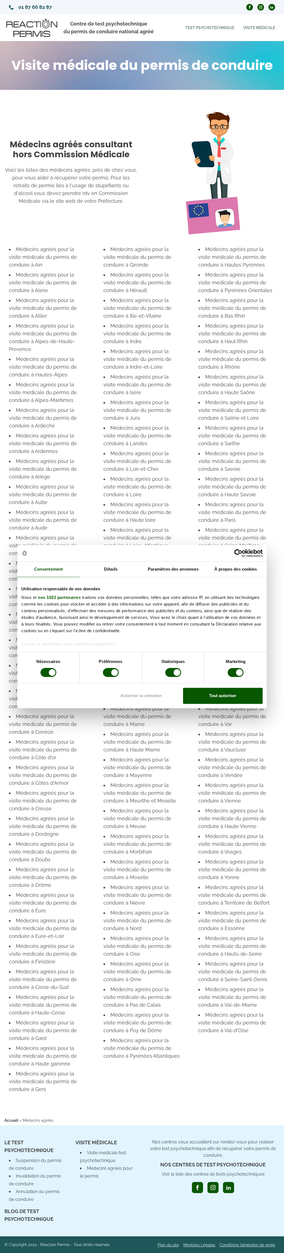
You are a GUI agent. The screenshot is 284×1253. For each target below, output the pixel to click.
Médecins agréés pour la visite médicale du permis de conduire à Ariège (43, 469)
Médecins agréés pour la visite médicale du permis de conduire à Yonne (232, 869)
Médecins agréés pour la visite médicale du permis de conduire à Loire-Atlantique (137, 537)
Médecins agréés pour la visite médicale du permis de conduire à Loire (137, 486)
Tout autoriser (222, 695)
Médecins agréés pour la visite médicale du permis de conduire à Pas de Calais (137, 997)
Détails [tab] (111, 569)
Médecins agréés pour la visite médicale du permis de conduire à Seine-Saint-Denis (232, 971)
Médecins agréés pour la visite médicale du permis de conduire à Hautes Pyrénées (232, 257)
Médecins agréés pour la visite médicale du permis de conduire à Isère (137, 384)
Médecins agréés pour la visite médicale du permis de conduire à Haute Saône (232, 384)
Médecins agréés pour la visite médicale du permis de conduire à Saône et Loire (232, 410)
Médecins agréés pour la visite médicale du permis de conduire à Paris (232, 512)
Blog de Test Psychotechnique (29, 1215)
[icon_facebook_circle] (249, 7)
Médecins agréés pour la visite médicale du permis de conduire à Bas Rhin (232, 308)
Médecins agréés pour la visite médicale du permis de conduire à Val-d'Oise (232, 1022)
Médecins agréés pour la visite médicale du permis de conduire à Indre (137, 333)
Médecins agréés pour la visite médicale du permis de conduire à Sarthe (232, 435)
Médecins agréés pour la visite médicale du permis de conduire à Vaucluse (232, 742)
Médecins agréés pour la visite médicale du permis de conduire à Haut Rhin (232, 333)
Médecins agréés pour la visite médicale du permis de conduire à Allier (43, 308)
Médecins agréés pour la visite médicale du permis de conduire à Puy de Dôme (137, 1022)
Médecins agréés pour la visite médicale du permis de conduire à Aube (43, 494)
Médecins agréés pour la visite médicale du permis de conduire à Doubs (43, 851)
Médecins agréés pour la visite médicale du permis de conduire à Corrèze (43, 724)
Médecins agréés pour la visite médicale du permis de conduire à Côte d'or (43, 749)
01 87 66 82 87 (35, 7)
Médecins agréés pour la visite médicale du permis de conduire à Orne (137, 971)
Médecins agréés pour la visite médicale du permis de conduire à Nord (137, 920)
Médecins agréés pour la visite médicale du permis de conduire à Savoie (232, 461)
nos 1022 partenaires (59, 597)
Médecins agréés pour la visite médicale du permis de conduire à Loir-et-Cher (137, 461)
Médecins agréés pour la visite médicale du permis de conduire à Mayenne (137, 767)
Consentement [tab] (48, 569)
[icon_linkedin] (228, 1187)
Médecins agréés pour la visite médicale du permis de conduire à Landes (137, 435)
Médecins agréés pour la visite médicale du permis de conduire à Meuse (137, 818)
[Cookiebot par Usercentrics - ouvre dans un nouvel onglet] (238, 553)
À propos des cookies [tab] (235, 569)
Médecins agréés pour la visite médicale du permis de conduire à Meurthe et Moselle (139, 793)
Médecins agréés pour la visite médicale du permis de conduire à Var (232, 716)
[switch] (111, 672)
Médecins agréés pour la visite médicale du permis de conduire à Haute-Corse (43, 1005)
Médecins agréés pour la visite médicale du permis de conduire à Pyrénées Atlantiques (141, 1048)
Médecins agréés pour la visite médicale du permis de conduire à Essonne (232, 920)
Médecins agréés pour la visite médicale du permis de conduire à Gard (43, 1030)
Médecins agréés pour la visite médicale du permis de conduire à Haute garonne (43, 1056)
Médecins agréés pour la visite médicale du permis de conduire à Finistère (43, 954)
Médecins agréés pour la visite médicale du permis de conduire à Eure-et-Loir (43, 928)
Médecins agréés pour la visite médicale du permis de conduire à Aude (43, 520)
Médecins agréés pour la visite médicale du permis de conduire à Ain (43, 257)
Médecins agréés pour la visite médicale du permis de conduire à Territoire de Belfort (234, 895)
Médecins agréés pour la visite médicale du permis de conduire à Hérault (137, 282)
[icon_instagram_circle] (260, 7)
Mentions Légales (199, 1245)
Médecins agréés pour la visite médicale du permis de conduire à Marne (137, 716)
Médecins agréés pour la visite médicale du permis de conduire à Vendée (232, 767)
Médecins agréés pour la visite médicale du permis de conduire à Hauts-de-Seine (232, 946)
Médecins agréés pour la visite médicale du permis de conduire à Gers (43, 1081)
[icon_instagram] (213, 1187)
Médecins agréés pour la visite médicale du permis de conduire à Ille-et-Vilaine (137, 308)
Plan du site (168, 1245)
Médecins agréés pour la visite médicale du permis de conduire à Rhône (232, 359)
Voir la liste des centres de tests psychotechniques (213, 1174)
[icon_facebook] (197, 1187)
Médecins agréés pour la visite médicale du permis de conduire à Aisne (43, 282)
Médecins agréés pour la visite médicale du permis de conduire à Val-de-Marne (232, 997)
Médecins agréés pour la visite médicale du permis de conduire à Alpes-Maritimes (43, 392)
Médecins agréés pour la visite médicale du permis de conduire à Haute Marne (137, 742)
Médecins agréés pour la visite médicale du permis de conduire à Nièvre (137, 895)
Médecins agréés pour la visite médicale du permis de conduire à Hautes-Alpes (43, 367)
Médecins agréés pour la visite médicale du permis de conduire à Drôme (43, 877)
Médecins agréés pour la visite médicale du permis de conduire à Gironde (137, 257)
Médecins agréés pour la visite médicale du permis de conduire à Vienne (232, 793)
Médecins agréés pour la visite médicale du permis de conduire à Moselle (137, 869)
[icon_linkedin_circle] (271, 7)
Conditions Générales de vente (247, 1245)
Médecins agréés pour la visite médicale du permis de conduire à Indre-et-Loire (137, 359)
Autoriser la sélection (141, 695)
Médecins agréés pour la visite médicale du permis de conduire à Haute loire (137, 512)
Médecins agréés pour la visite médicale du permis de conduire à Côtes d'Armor (43, 775)
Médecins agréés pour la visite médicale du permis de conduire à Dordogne (43, 826)
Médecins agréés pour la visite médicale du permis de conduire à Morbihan (137, 844)
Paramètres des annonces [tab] (173, 569)
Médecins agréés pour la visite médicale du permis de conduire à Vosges (232, 844)
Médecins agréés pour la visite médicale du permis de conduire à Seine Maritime (232, 537)
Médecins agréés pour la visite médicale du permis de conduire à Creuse (43, 800)
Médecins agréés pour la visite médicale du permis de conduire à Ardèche (43, 418)
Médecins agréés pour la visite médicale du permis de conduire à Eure (43, 902)
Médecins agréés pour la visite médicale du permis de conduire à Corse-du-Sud (43, 979)
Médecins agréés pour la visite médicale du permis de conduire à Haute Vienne (232, 818)
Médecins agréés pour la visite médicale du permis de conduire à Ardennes (43, 443)
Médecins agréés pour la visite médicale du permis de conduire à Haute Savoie (232, 486)
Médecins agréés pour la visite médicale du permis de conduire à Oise (137, 946)
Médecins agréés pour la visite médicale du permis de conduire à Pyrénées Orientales (235, 282)
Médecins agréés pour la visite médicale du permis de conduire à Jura (137, 410)
